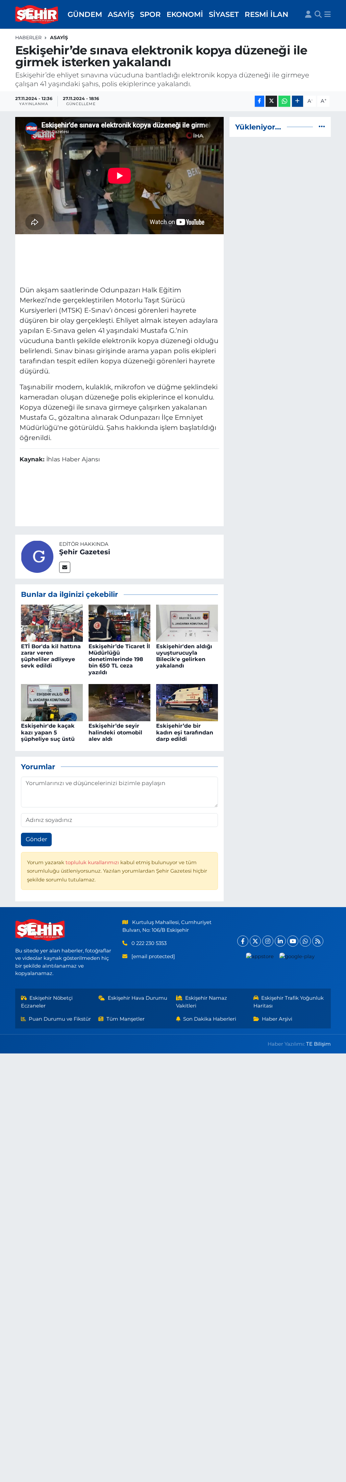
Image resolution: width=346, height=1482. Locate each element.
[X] (255, 941)
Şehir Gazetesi (84, 552)
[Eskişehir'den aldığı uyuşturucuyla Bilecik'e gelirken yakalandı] (187, 622)
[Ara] (318, 14)
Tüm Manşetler (125, 1019)
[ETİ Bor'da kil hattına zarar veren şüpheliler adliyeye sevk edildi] (52, 622)
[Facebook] (242, 941)
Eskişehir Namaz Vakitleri (201, 1002)
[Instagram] (267, 941)
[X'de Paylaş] (271, 101)
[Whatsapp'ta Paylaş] (284, 101)
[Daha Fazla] (297, 101)
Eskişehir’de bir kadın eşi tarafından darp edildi (184, 732)
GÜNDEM (85, 14)
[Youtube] (292, 941)
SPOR (150, 14)
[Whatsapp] (305, 941)
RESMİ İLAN (266, 14)
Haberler (28, 37)
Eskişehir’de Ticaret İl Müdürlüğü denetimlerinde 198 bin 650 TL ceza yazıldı (119, 659)
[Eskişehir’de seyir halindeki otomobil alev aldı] (119, 702)
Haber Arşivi (277, 1019)
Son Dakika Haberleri (209, 1019)
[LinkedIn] (280, 941)
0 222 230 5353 (149, 943)
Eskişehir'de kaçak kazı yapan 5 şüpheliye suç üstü (48, 732)
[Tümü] (322, 126)
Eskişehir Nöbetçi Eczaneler (47, 1002)
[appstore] (259, 956)
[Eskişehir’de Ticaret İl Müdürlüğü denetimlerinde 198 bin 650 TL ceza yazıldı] (119, 622)
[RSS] (317, 941)
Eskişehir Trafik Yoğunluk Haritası (288, 1002)
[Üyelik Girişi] (308, 14)
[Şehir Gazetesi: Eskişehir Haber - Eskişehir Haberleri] (37, 14)
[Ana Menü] (327, 14)
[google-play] (297, 956)
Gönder (36, 839)
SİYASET (224, 14)
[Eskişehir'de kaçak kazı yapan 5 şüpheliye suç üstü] (52, 702)
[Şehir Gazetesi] (37, 556)
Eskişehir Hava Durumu (137, 998)
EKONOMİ (185, 14)
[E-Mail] (64, 567)
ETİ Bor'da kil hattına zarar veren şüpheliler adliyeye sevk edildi (51, 656)
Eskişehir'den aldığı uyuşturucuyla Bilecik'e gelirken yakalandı (184, 656)
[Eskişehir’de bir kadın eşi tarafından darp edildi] (187, 702)
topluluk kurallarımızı (93, 862)
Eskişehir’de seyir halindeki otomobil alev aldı (115, 732)
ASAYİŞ (121, 14)
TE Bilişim (318, 1044)
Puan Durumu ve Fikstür (60, 1019)
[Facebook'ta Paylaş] (259, 101)
